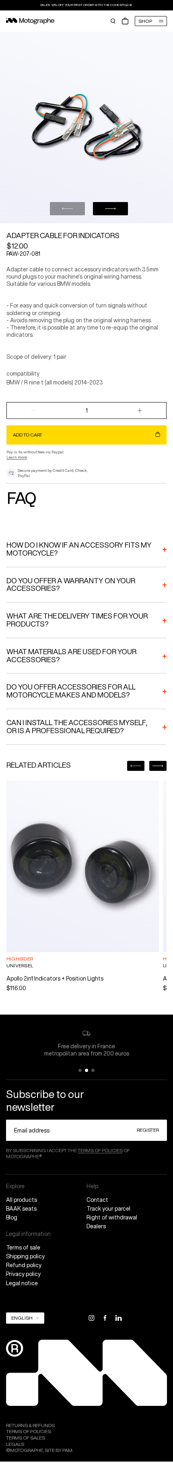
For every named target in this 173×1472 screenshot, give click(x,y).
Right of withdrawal (111, 1217)
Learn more (16, 457)
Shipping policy (25, 1256)
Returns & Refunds (30, 1425)
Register (148, 1129)
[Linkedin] (118, 1318)
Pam (67, 1450)
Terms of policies (100, 1150)
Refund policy (23, 1265)
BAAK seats (21, 1209)
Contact (97, 1200)
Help (92, 1186)
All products (21, 1200)
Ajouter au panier (42, 935)
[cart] (125, 21)
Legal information (28, 1234)
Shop (145, 21)
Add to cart (27, 434)
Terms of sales (25, 1438)
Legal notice (22, 1283)
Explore (15, 1186)
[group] (82, 886)
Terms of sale (23, 1248)
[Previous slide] (67, 208)
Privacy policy (23, 1274)
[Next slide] (110, 208)
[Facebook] (105, 1318)
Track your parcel (108, 1209)
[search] (113, 21)
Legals (15, 1444)
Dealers (96, 1226)
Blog (11, 1217)
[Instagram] (92, 1318)
